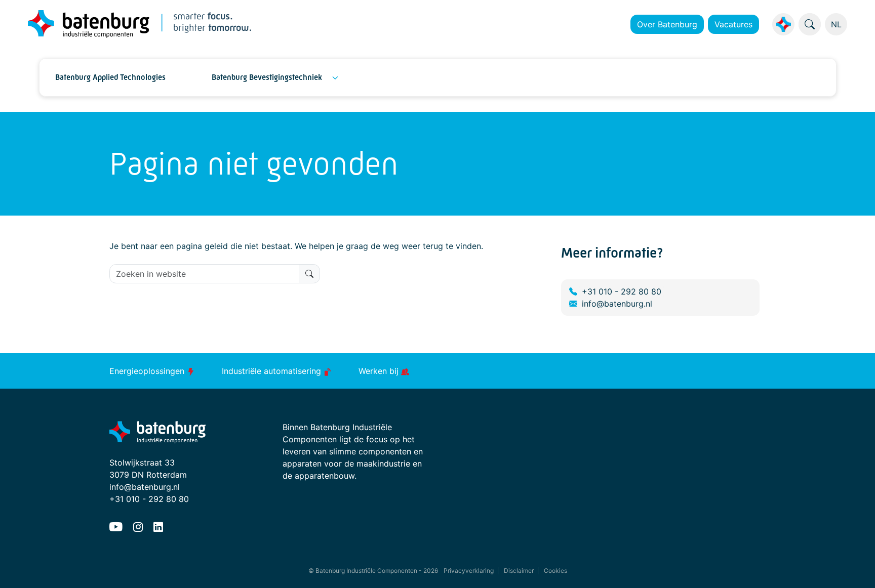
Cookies (555, 570)
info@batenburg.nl (617, 304)
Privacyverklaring (469, 570)
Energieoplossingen (148, 371)
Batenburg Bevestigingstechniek (267, 77)
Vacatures (733, 24)
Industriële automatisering (273, 371)
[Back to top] (855, 568)
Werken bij (380, 371)
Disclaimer (519, 570)
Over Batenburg (667, 24)
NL (836, 24)
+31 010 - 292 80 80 (621, 291)
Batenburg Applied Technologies (110, 77)
